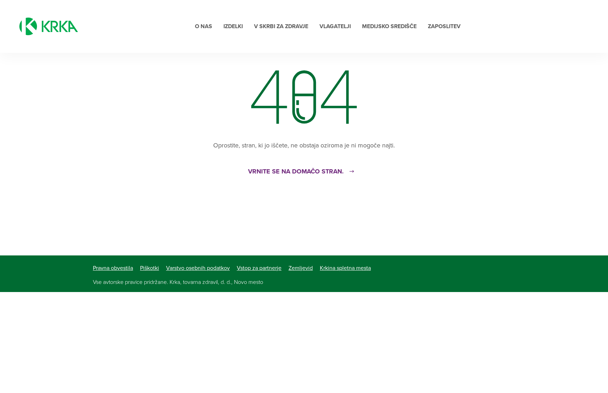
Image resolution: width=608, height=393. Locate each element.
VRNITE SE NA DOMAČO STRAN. (296, 171)
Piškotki (149, 268)
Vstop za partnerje (259, 268)
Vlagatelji (335, 26)
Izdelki (233, 26)
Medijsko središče (389, 26)
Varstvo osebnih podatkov (198, 268)
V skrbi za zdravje (281, 26)
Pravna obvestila (113, 268)
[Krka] (48, 26)
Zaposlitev (444, 26)
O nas (203, 26)
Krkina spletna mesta (345, 268)
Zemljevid (301, 268)
